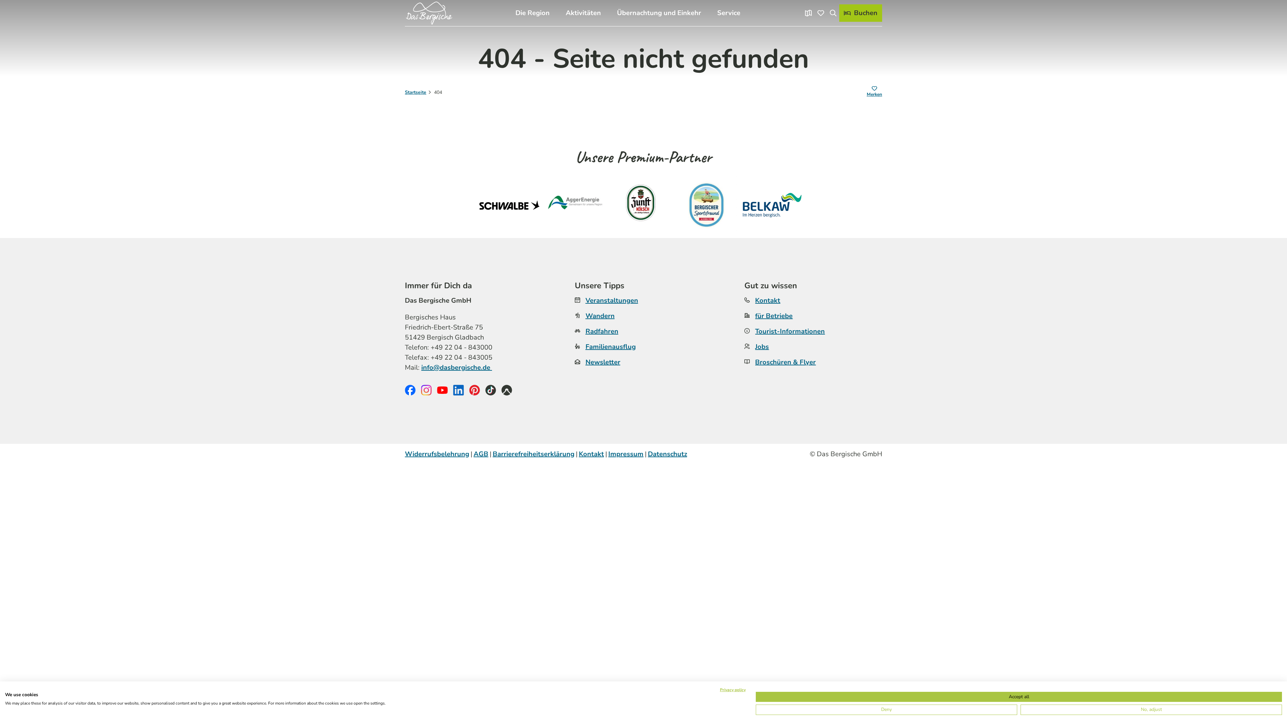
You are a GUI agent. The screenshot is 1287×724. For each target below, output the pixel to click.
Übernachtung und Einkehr (659, 12)
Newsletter (603, 362)
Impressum (626, 454)
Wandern (600, 315)
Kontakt (767, 300)
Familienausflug (611, 346)
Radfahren (602, 331)
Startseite (415, 92)
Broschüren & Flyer (785, 362)
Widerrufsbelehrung (437, 454)
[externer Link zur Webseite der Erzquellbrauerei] (706, 205)
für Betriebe (774, 315)
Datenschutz (667, 454)
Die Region (532, 12)
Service (728, 12)
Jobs (762, 346)
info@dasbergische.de (456, 367)
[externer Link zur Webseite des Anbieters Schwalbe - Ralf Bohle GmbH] (509, 205)
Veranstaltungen (612, 300)
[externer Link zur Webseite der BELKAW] (772, 205)
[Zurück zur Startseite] (429, 13)
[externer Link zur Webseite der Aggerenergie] (575, 205)
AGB (481, 454)
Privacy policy (733, 689)
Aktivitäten (583, 12)
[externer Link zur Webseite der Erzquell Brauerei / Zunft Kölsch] (641, 205)
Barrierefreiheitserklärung (533, 454)
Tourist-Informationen (790, 331)
